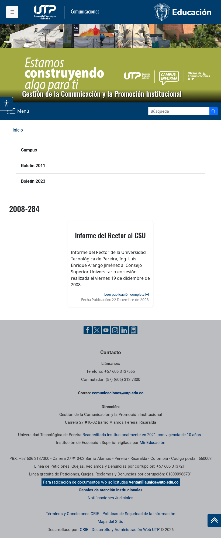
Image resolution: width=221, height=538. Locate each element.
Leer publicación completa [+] (126, 294)
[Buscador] (213, 111)
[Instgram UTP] (115, 330)
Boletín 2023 (33, 181)
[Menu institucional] (12, 12)
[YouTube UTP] (106, 330)
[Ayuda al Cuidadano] (133, 330)
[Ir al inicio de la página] (214, 520)
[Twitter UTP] (97, 330)
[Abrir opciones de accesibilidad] (6, 103)
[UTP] (45, 12)
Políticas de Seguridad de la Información (138, 513)
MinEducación (152, 442)
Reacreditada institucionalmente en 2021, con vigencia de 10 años (141, 434)
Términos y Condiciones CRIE (72, 513)
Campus (29, 150)
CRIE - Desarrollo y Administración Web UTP (120, 529)
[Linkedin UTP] (124, 330)
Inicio (18, 130)
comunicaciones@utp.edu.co (117, 393)
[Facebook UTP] (88, 330)
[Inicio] (214, 520)
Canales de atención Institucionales (111, 490)
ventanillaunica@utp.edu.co (153, 482)
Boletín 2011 (33, 165)
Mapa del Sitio (110, 521)
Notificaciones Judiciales (110, 497)
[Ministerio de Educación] (163, 12)
